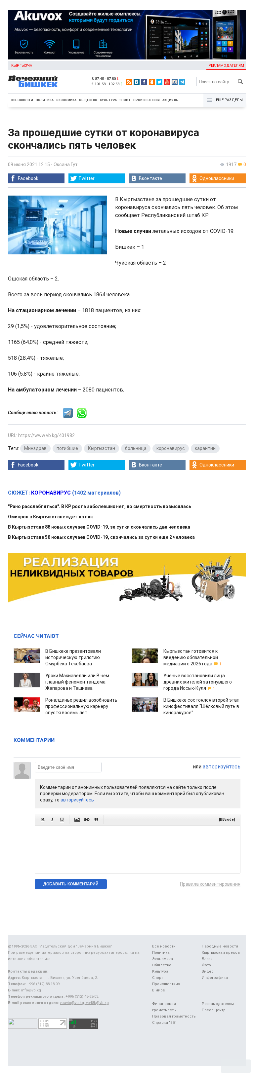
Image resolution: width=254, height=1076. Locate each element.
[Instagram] (175, 82)
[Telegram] (182, 82)
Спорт (125, 100)
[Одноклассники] (152, 82)
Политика (45, 100)
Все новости (22, 100)
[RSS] (129, 82)
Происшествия (146, 100)
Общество (88, 100)
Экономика (66, 100)
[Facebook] (144, 82)
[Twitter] (159, 82)
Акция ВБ (170, 100)
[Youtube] (167, 82)
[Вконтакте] (137, 82)
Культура (108, 100)
